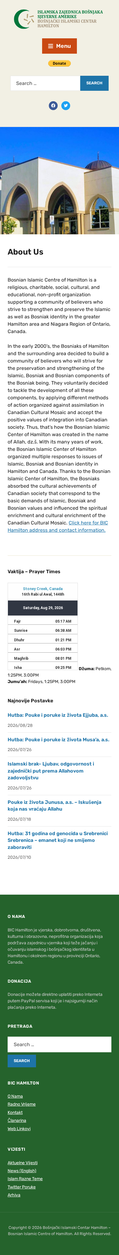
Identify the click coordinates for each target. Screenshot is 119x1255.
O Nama (15, 1096)
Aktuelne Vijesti (23, 1162)
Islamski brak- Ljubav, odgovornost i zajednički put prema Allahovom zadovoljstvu (51, 771)
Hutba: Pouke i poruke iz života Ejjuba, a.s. (58, 715)
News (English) (22, 1170)
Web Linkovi (19, 1128)
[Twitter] (65, 105)
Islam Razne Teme (25, 1178)
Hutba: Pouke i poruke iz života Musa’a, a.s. (58, 740)
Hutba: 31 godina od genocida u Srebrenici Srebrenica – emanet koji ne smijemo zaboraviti (58, 840)
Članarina (17, 1120)
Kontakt (15, 1112)
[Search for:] (45, 83)
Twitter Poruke (22, 1187)
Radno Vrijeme (22, 1104)
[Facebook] (53, 105)
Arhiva (14, 1195)
